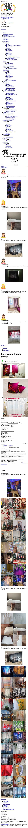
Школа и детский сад (11, 94)
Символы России (10, 106)
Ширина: (3, 434)
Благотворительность (8, 809)
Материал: (3, 422)
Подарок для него (10, 88)
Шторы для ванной (8, 120)
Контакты (5, 39)
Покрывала (6, 70)
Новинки (5, 142)
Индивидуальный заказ (9, 36)
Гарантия (5, 805)
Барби (7, 44)
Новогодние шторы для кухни (13, 45)
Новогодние (9, 46)
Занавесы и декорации (11, 59)
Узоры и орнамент (10, 131)
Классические (9, 76)
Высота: (3, 425)
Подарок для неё (10, 89)
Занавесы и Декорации (9, 90)
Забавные (8, 126)
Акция (5, 138)
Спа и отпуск (9, 130)
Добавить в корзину (7, 445)
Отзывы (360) (4, 167)
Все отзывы (3, 345)
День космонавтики (11, 100)
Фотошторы (6, 41)
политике (3, 826)
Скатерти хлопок (10, 117)
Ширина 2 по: (4, 424)
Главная (5, 348)
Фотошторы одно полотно (12, 57)
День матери (9, 98)
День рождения (10, 93)
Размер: (2, 441)
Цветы (8, 48)
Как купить (6, 801)
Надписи (8, 128)
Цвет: (2, 432)
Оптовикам (6, 35)
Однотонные (9, 63)
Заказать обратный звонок (7, 17)
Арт (7, 79)
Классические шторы (11, 55)
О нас (4, 32)
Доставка (5, 802)
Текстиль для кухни (8, 113)
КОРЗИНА (3, 29)
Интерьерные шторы (8, 66)
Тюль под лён (9, 64)
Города (8, 75)
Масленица (9, 104)
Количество (3, 420)
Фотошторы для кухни (11, 116)
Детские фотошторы (11, 109)
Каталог (3, 166)
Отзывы (5, 38)
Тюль (4, 61)
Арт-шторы (9, 54)
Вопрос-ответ (6, 804)
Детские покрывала (11, 80)
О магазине (6, 807)
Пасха (7, 102)
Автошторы (6, 112)
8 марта (8, 97)
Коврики (8, 146)
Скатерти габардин (11, 119)
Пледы (5, 81)
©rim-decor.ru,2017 (5, 824)
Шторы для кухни (10, 58)
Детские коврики (10, 111)
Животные (9, 53)
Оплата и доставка (8, 34)
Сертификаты (6, 134)
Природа (8, 49)
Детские (8, 52)
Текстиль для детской (8, 107)
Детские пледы (10, 86)
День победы (9, 99)
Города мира (9, 50)
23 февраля (9, 95)
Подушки (8, 140)
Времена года (9, 103)
